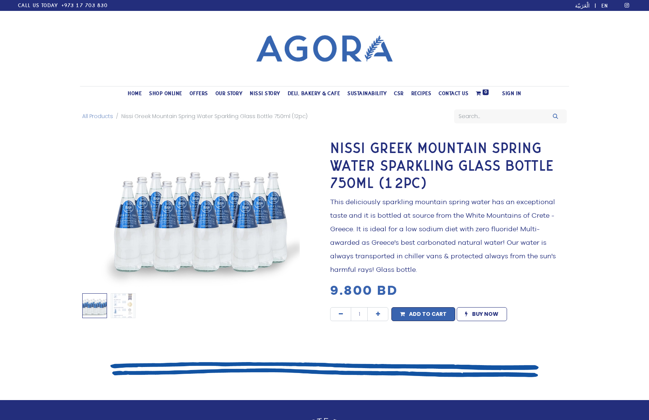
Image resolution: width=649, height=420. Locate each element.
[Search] (556, 116)
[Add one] (377, 314)
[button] (100, 215)
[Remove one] (340, 314)
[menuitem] (134, 93)
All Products (97, 116)
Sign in (511, 93)
